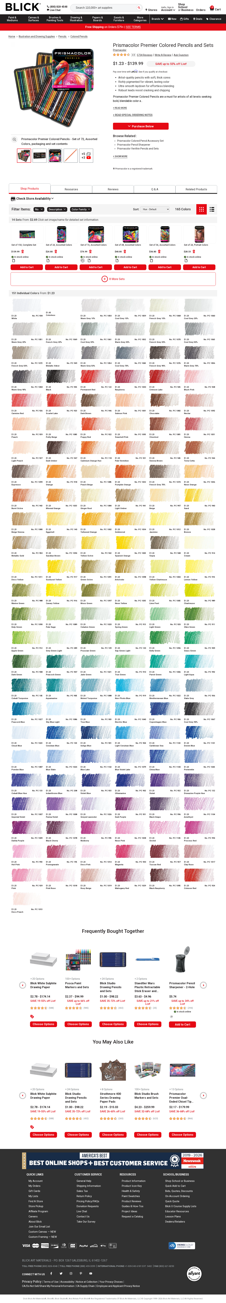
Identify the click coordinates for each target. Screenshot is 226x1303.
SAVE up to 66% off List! (78, 1002)
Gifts (186, 19)
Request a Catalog (132, 1216)
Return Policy (84, 1196)
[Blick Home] (23, 7)
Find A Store (36, 1201)
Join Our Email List (39, 1226)
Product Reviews (131, 1201)
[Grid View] (201, 209)
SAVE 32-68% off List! (147, 1111)
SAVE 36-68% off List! (182, 1111)
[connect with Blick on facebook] (51, 1275)
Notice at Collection (86, 1281)
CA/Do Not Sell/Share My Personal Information (48, 1286)
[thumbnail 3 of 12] (55, 156)
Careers (33, 1216)
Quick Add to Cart (175, 1186)
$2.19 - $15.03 (109, 1107)
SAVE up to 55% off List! (171, 64)
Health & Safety (131, 1191)
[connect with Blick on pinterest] (80, 1275)
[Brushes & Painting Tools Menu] (55, 23)
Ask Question (181, 55)
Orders (201, 10)
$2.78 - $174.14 (40, 996)
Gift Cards (34, 1191)
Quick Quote (172, 1201)
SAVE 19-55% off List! (43, 1000)
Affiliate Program (38, 1211)
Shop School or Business (180, 1181)
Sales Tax (82, 1191)
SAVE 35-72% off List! (112, 1000)
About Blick (35, 1221)
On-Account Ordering (177, 1196)
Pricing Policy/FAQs (88, 1201)
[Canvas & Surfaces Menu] (34, 23)
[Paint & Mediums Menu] (12, 23)
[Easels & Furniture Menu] (119, 23)
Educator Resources (177, 1211)
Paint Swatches (131, 1196)
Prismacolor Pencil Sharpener (133, 144)
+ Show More (120, 156)
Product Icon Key (132, 1186)
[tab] (29, 188)
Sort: (136, 209)
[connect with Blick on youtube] (90, 1275)
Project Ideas (129, 1211)
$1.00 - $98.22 (109, 996)
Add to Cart (27, 267)
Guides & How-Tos (132, 1206)
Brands (156, 19)
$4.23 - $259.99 (144, 1107)
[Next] (203, 985)
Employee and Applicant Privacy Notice (118, 1286)
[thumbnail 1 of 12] (24, 156)
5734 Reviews (144, 55)
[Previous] (22, 985)
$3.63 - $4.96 (143, 996)
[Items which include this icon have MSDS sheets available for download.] (13, 260)
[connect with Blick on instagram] (71, 1275)
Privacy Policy (31, 1281)
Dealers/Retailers (175, 1221)
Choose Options (43, 1024)
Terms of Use (50, 1281)
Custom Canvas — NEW (42, 1231)
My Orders (34, 1186)
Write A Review (163, 55)
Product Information (133, 1181)
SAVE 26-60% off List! (112, 1111)
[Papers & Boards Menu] (97, 23)
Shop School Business (186, 7)
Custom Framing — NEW (43, 1236)
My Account (36, 1181)
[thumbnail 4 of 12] (71, 156)
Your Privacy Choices (111, 1281)
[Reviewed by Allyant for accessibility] (194, 1274)
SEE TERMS (133, 27)
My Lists (33, 1196)
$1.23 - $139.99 (128, 63)
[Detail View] (212, 209)
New (173, 19)
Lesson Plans (173, 1216)
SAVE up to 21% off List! (148, 1002)
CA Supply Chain (85, 1286)
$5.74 (172, 996)
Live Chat (82, 1211)
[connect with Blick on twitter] (61, 1275)
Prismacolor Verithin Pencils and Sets (138, 148)
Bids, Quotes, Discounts (179, 1191)
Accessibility (67, 1281)
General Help (84, 1181)
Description (55, 209)
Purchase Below (143, 126)
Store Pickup (36, 1206)
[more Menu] (140, 23)
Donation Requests (88, 1206)
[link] (54, 10)
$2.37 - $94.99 (74, 996)
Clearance (215, 19)
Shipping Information (89, 1186)
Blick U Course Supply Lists (180, 1206)
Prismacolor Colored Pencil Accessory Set (140, 140)
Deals (199, 19)
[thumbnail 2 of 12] (39, 156)
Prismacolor (119, 50)
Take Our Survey (86, 1221)
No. (37, 209)
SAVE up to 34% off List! (182, 1002)
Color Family (79, 209)
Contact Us (83, 1216)
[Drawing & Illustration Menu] (76, 23)
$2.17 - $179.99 (179, 1107)
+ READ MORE (120, 108)
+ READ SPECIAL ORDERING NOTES (133, 115)
